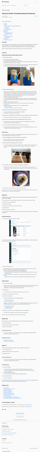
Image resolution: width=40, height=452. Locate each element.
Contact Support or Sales (8, 39)
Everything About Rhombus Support (7, 429)
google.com (31, 103)
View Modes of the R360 (9, 307)
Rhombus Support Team (21, 380)
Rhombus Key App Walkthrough (9, 341)
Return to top (4, 422)
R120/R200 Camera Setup (6, 431)
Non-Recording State (8, 29)
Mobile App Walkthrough (8, 392)
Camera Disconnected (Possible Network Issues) (13, 25)
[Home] (5, 2)
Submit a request (23, 419)
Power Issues (7, 27)
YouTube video (6, 200)
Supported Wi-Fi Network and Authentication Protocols (13, 107)
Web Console (6, 30)
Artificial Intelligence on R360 (9, 305)
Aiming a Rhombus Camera (9, 301)
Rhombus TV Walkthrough (8, 377)
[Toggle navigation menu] (36, 2)
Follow (36, 16)
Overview (5, 23)
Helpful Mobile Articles (8, 33)
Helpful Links (6, 38)
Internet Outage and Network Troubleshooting (11, 396)
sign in (5, 442)
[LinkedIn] (5, 409)
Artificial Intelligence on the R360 (9, 394)
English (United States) (33, 448)
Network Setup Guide (8, 106)
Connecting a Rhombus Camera (9, 388)
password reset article (25, 291)
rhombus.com (6, 104)
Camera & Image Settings (9, 299)
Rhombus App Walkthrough (8, 340)
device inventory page (26, 94)
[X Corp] (3, 409)
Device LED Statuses (5, 427)
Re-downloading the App (9, 32)
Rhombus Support (4, 5)
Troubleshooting (14, 5)
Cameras (9, 5)
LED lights (10, 276)
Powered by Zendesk (7, 451)
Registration (7, 28)
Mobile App (6, 31)
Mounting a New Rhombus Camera (7, 434)
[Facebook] (2, 409)
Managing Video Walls (8, 371)
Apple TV (5, 35)
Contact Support (6, 373)
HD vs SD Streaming (8, 308)
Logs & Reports (6, 387)
